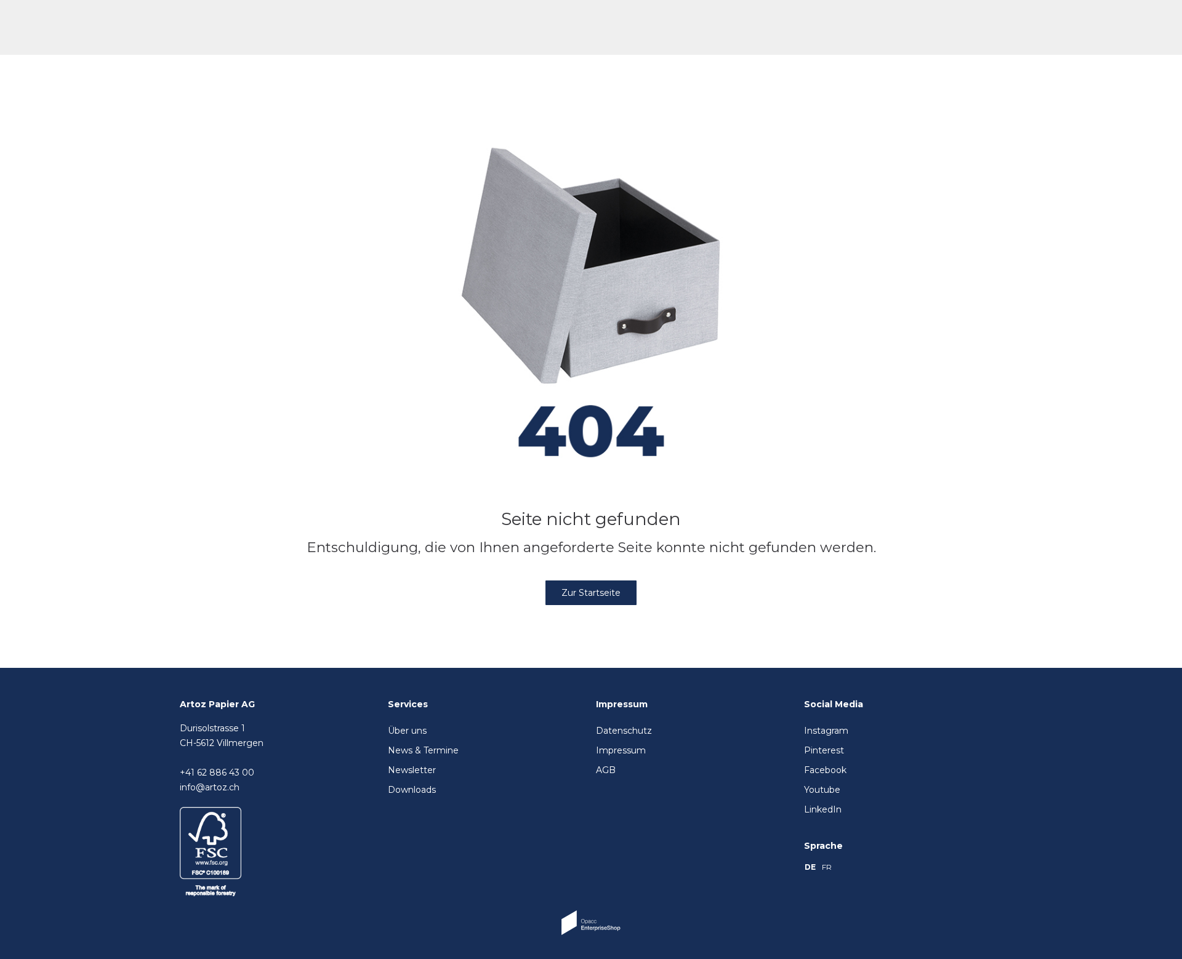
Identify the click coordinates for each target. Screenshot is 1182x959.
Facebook (825, 770)
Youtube (822, 789)
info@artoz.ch (209, 787)
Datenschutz (624, 730)
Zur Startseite (591, 592)
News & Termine (423, 750)
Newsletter (412, 770)
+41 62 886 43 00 (217, 772)
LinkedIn (823, 809)
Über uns (407, 730)
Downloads (412, 789)
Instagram (826, 730)
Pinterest (824, 750)
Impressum (621, 750)
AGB (606, 770)
